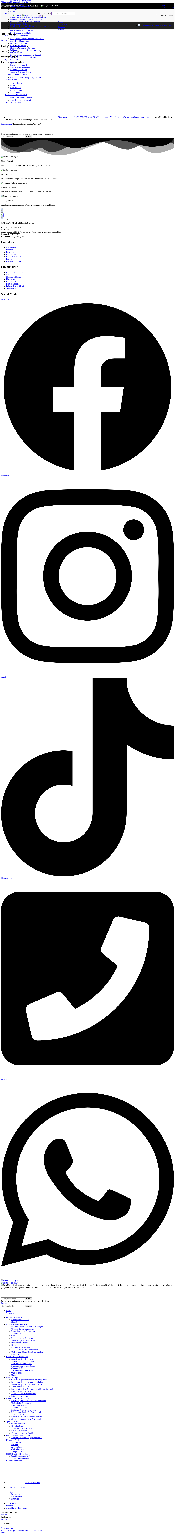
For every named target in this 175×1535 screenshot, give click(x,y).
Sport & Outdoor (17, 63)
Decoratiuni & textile (19, 1343)
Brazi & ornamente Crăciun (21, 98)
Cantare (14, 1345)
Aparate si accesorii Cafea (21, 1363)
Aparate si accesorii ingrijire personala (25, 77)
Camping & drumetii (18, 65)
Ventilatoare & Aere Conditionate (24, 1350)
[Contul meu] (150, 15)
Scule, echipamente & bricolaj (23, 1340)
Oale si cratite (15, 9)
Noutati (14, 1322)
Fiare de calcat (17, 1354)
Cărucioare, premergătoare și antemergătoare (29, 1380)
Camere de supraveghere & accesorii (25, 57)
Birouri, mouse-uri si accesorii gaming (25, 55)
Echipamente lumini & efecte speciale (25, 50)
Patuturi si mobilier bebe (20, 28)
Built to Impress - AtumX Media (14, 1296)
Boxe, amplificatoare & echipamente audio (27, 39)
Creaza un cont (7, 1528)
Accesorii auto (16, 83)
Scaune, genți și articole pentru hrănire (25, 21)
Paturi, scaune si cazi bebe (20, 33)
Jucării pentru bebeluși (19, 24)
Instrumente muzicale (18, 43)
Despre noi (15, 1494)
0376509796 (55, 6)
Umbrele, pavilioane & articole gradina (27, 1352)
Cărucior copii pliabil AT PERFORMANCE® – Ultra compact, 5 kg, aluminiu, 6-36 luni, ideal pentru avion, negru (105, 117)
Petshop (13, 85)
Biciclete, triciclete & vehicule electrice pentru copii (31, 26)
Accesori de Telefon (18, 45)
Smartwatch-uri (16, 52)
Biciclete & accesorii (18, 70)
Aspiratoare (16, 1333)
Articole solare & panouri (20, 67)
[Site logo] (17, 15)
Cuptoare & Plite (17, 4)
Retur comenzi (17, 1496)
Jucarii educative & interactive (22, 31)
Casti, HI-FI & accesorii (19, 41)
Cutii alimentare (16, 90)
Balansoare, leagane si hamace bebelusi (26, 19)
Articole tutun (15, 88)
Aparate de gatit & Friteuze (22, 1359)
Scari (13, 1336)
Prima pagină (6, 124)
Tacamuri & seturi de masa (21, 7)
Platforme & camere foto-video (22, 48)
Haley (12, 11)
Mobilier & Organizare (20, 1347)
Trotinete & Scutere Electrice (21, 72)
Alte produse (15, 92)
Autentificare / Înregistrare (16, 1508)
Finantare (15, 1499)
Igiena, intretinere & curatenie (23, 1331)
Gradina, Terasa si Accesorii (22, 1329)
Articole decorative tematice (21, 100)
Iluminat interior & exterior (22, 1338)
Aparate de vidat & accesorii (22, 1361)
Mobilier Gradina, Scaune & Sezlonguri (27, 1326)
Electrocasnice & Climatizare (21, 2)
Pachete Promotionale (20, 1319)
